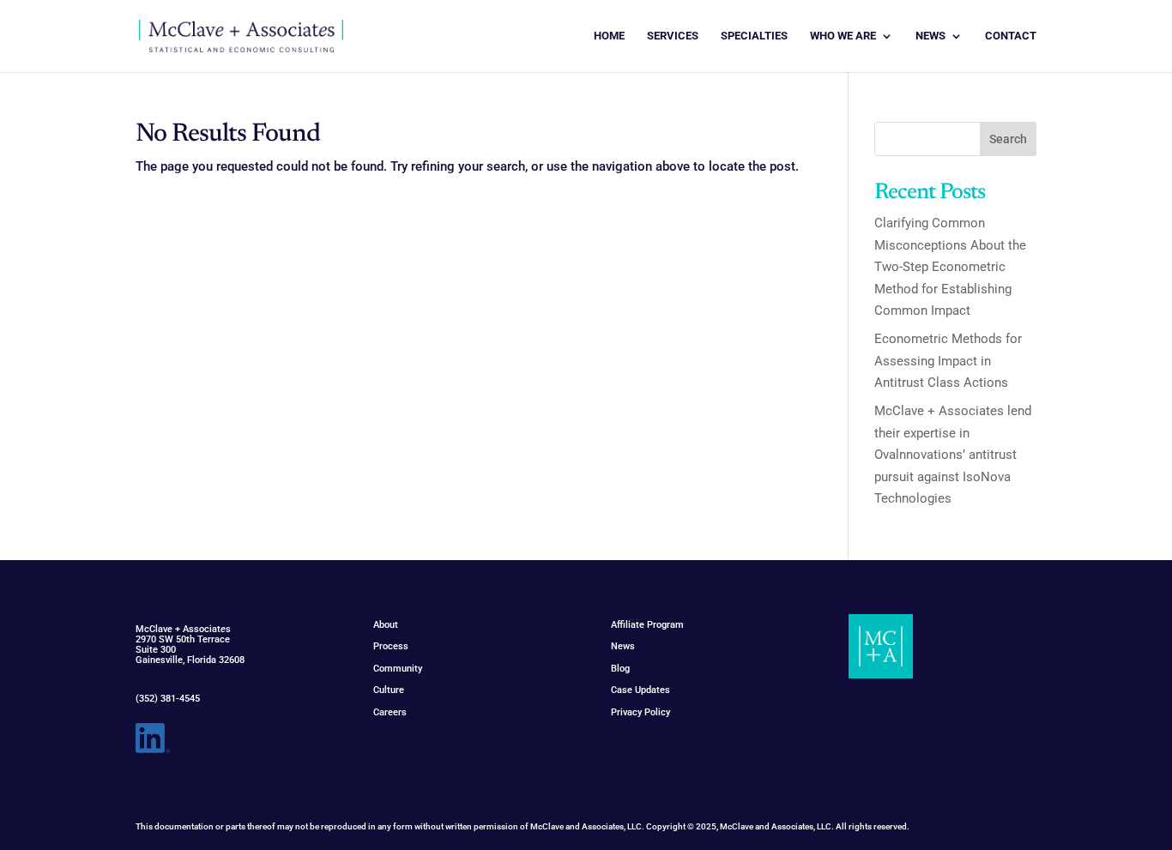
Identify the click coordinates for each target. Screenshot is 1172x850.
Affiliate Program (647, 624)
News (623, 646)
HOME (609, 36)
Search (1008, 139)
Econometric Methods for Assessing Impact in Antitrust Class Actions (948, 360)
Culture (388, 690)
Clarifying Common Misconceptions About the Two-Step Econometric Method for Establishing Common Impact (950, 266)
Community (397, 668)
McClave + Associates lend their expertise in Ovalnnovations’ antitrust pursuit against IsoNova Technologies (952, 454)
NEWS (930, 36)
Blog (620, 668)
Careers (390, 712)
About (385, 624)
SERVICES (672, 36)
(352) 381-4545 (168, 698)
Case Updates (640, 690)
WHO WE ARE (843, 36)
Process (390, 646)
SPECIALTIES (754, 36)
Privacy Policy (640, 712)
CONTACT (1010, 36)
